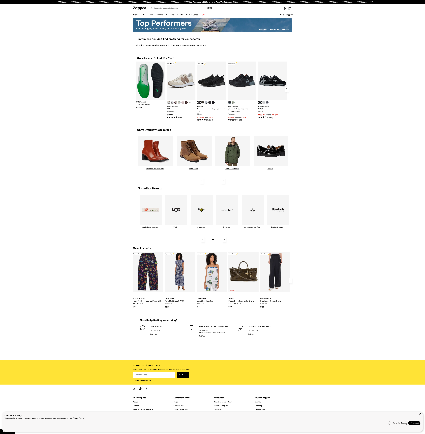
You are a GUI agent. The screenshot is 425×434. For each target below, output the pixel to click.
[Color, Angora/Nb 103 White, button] (179, 102)
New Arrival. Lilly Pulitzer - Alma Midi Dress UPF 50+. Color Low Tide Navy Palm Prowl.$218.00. (180, 280)
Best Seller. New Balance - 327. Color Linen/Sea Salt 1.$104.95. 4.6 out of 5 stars (181, 90)
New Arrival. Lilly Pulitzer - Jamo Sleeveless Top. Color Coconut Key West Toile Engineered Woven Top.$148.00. (212, 280)
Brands (258, 402)
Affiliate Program (221, 406)
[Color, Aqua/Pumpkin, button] (233, 102)
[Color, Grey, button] (267, 102)
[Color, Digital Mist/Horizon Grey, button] (172, 102)
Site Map (217, 409)
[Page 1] (213, 239)
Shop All (285, 29)
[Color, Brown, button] (202, 102)
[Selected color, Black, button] (260, 102)
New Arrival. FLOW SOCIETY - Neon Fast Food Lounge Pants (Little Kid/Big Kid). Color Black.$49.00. (148, 280)
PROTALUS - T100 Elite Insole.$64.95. (150, 85)
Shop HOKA (275, 29)
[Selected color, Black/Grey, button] (199, 102)
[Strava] (146, 388)
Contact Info (179, 406)
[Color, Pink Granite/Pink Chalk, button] (182, 102)
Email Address (141, 375)
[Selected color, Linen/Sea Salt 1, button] (168, 102)
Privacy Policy (78, 418)
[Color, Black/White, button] (213, 102)
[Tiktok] (140, 388)
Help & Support (286, 15)
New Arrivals (260, 409)
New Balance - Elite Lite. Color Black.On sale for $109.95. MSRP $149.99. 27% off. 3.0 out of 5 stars (272, 90)
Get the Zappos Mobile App (144, 409)
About (135, 402)
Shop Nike (263, 29)
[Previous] (202, 181)
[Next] (287, 89)
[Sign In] (284, 8)
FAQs (176, 402)
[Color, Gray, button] (206, 102)
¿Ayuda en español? (181, 409)
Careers (136, 406)
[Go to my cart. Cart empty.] (290, 8)
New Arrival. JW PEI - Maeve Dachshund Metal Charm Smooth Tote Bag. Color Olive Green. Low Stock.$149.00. (243, 280)
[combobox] (177, 8)
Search (210, 8)
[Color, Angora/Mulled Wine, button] (175, 102)
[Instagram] (134, 388)
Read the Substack (224, 2)
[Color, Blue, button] (209, 102)
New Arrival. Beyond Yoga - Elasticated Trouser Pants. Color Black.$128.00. (275, 280)
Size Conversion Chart (223, 402)
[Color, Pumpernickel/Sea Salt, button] (186, 102)
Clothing (258, 406)
